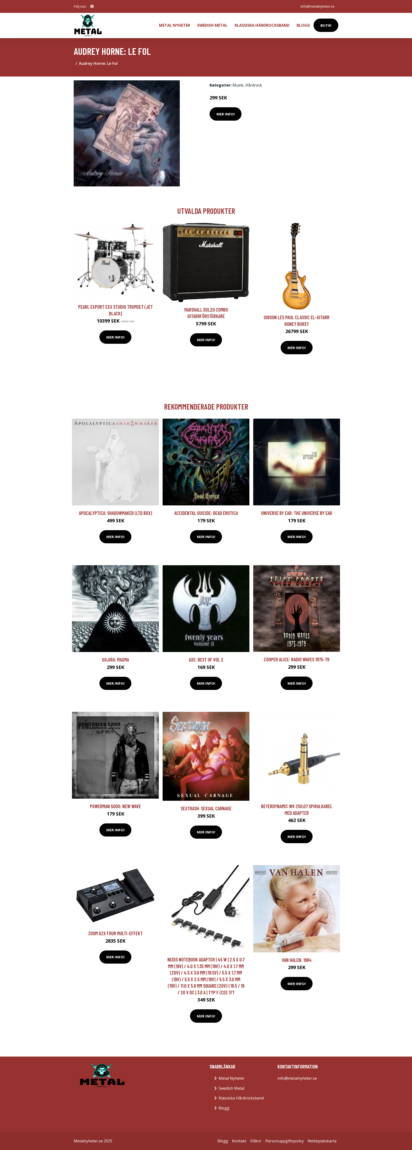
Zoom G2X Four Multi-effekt (115, 933)
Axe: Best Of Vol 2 (206, 659)
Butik (325, 25)
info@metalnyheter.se (318, 6)
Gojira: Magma (115, 659)
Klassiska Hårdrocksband (262, 25)
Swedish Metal (212, 25)
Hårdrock (253, 85)
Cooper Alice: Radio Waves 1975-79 (296, 659)
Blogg (303, 25)
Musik (237, 85)
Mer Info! (225, 114)
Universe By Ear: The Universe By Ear (296, 513)
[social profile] (92, 6)
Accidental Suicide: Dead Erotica (206, 513)
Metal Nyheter (174, 25)
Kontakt (239, 1141)
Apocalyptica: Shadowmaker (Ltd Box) (115, 513)
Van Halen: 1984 (297, 960)
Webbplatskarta (322, 1141)
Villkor (256, 1141)
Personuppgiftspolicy (284, 1141)
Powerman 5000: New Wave (115, 806)
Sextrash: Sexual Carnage (206, 808)
